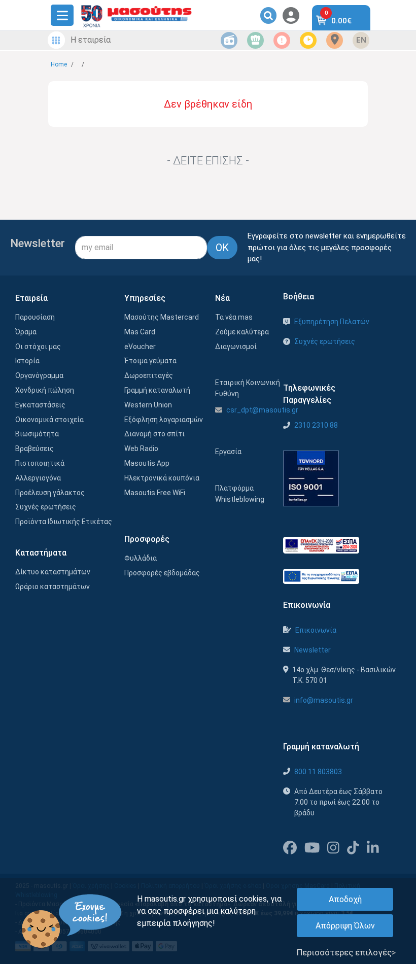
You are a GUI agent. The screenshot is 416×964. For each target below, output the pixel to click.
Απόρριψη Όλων (345, 926)
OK (222, 248)
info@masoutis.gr (323, 700)
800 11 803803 (318, 772)
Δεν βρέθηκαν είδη (208, 104)
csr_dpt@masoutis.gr (262, 410)
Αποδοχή (345, 899)
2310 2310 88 (316, 425)
